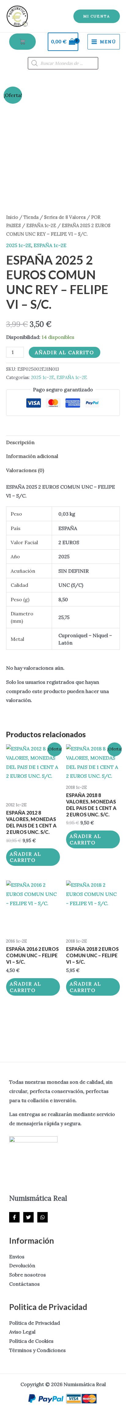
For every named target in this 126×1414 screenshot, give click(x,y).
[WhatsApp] (42, 1217)
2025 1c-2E (18, 245)
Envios (16, 1256)
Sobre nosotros (27, 1275)
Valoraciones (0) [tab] (25, 470)
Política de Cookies (31, 1341)
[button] (96, 16)
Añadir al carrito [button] (25, 857)
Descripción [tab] (20, 442)
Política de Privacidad (34, 1323)
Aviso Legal (22, 1332)
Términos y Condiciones (37, 1350)
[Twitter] (28, 1217)
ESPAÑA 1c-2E (41, 225)
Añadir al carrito (64, 352)
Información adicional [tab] (32, 456)
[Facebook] (14, 1217)
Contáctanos (24, 1284)
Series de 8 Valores (65, 217)
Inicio (12, 217)
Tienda (31, 217)
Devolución (22, 1265)
